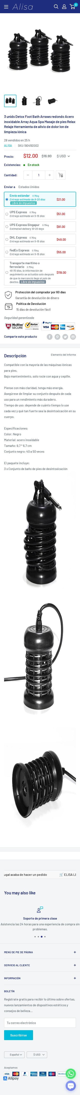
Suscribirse (18, 1035)
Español (14, 1054)
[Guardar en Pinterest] (57, 336)
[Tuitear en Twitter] (65, 336)
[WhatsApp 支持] (71, 1074)
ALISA (8, 145)
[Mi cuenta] (64, 6)
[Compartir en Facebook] (50, 336)
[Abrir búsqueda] (56, 6)
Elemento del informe (63, 354)
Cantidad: (10, 175)
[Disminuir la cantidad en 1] (28, 175)
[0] (72, 6)
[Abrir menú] (6, 6)
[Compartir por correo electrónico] (73, 336)
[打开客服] (71, 1086)
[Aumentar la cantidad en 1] (49, 175)
